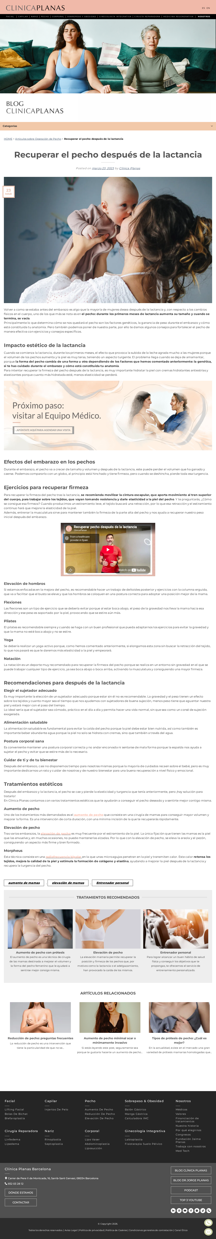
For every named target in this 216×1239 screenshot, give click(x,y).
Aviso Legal (71, 1230)
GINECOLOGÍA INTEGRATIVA (115, 16)
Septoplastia (54, 1143)
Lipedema (12, 1143)
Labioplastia (134, 1139)
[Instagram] (179, 1210)
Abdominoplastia (97, 1143)
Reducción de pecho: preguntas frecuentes (40, 1038)
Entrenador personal (112, 883)
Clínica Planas (129, 168)
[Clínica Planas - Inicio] (35, 8)
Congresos (183, 1134)
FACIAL (10, 16)
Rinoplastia (53, 1139)
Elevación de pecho (99, 1118)
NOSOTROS (204, 16)
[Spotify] (196, 1210)
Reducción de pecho (100, 1113)
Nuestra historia (187, 1125)
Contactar (20, 1202)
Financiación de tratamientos (187, 1120)
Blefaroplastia (15, 1118)
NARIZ (34, 16)
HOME (8, 138)
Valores (181, 1113)
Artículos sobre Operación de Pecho (38, 138)
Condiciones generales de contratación (151, 1230)
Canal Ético (181, 1230)
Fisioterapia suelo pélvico (143, 1143)
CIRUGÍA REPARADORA (147, 16)
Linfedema (12, 1139)
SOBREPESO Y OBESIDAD (81, 16)
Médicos (181, 1109)
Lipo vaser (92, 1139)
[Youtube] (185, 1210)
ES (203, 8)
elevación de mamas (68, 883)
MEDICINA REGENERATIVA (178, 16)
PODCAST (191, 1190)
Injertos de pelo (56, 1109)
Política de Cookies (116, 1230)
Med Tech (183, 1150)
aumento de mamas (24, 883)
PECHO (45, 16)
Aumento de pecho (99, 1109)
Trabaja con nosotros (191, 1146)
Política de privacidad (91, 1230)
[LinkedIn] (173, 1210)
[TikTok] (202, 1210)
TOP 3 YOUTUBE (191, 1200)
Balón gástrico (135, 1109)
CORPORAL (58, 16)
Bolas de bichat (16, 1113)
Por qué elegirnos (188, 1130)
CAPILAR (23, 16)
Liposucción (93, 1148)
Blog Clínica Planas (191, 1170)
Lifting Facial (14, 1109)
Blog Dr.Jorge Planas (191, 1180)
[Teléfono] (208, 1210)
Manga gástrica (136, 1113)
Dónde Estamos (20, 1192)
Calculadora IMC (137, 1118)
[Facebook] (190, 1210)
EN (208, 8)
